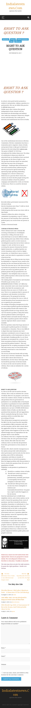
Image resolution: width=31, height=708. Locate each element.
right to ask (18, 41)
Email (3, 656)
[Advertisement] (15, 68)
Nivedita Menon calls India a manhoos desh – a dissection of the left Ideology (15, 591)
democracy (5, 39)
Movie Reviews (15, 602)
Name (3, 648)
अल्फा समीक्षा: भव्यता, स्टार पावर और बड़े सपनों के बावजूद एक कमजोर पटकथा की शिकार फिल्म (13, 599)
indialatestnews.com (15, 6)
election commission (22, 39)
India (11, 41)
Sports (13, 611)
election (13, 39)
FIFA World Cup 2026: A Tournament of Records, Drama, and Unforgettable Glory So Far (15, 607)
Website (3, 664)
